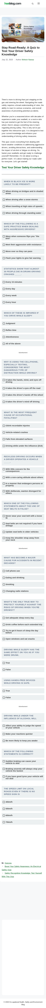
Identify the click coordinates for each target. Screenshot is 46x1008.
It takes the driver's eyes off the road (23, 388)
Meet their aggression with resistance (23, 245)
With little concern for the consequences (18, 470)
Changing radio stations (17, 591)
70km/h (9, 822)
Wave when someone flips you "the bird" (22, 237)
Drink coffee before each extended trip (24, 625)
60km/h (9, 815)
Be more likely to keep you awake (22, 741)
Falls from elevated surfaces (19, 439)
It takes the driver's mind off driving (23, 402)
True (8, 663)
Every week (11, 295)
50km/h (9, 809)
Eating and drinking (15, 578)
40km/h (9, 802)
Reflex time (11, 330)
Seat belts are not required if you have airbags (24, 525)
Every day (10, 289)
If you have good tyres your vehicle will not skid (24, 777)
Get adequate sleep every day (20, 618)
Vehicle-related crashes (17, 432)
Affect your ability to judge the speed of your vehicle (23, 727)
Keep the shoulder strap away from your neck (22, 539)
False (8, 670)
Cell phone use (13, 571)
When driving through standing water (23, 213)
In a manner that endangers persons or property (24, 484)
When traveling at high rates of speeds (24, 206)
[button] (33, 4)
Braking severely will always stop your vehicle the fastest (24, 770)
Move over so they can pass (19, 251)
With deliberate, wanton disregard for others (23, 492)
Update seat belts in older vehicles (22, 532)
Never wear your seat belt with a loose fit (24, 517)
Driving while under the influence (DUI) (24, 446)
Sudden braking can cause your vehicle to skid (21, 762)
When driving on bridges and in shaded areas (24, 192)
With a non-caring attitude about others (24, 477)
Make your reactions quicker (19, 734)
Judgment (10, 323)
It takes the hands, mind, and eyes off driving (23, 381)
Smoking (10, 584)
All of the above (13, 344)
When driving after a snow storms (22, 200)
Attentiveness (12, 337)
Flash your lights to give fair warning (23, 258)
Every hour (11, 302)
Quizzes (8, 863)
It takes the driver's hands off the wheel (24, 395)
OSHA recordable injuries (18, 426)
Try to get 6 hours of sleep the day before (22, 632)
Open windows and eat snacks (20, 639)
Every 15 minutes (14, 282)
